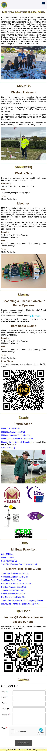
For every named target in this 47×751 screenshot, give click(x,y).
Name (4, 691)
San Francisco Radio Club (12, 590)
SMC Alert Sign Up (9, 561)
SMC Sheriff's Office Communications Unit (19, 564)
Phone (4, 703)
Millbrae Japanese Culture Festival (16, 435)
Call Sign (5, 708)
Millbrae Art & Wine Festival (13, 432)
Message (5, 714)
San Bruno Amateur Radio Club (14, 573)
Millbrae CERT (7, 558)
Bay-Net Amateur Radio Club (13, 597)
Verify (3, 728)
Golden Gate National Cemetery (16, 442)
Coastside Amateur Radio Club (14, 577)
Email (3, 697)
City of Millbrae (7, 554)
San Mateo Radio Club (11, 580)
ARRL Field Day (8, 448)
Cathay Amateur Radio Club (13, 594)
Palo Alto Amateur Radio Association (17, 584)
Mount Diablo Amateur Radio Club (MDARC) (20, 604)
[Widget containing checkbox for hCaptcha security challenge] (27, 731)
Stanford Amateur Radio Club (13, 587)
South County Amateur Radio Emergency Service (22, 600)
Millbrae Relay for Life (10, 429)
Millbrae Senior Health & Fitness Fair (17, 439)
